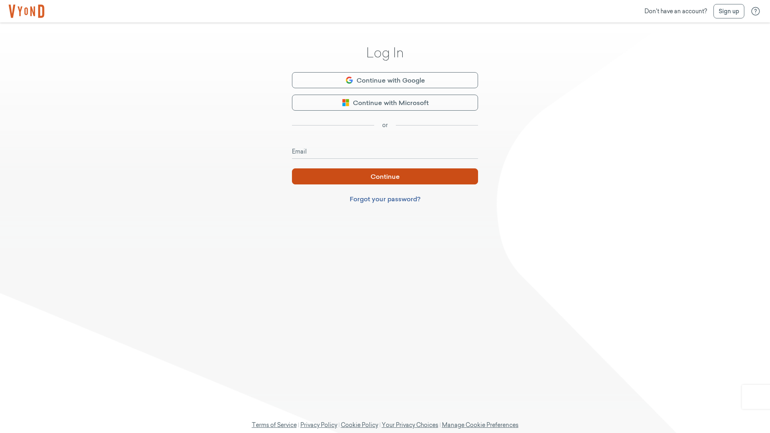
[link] (26, 11)
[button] (728, 11)
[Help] (755, 11)
